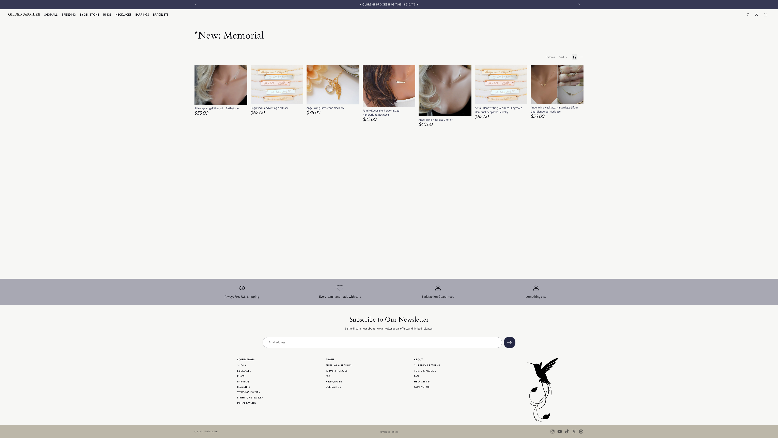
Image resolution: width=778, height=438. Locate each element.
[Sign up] (509, 342)
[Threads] (581, 431)
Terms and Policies (389, 431)
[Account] (756, 14)
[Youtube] (559, 431)
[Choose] (241, 98)
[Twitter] (574, 431)
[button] (563, 57)
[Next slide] (579, 4)
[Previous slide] (195, 4)
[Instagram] (552, 431)
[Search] (748, 14)
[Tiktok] (566, 431)
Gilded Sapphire (210, 431)
